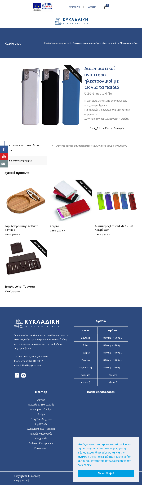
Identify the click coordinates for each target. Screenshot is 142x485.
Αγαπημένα (74, 7)
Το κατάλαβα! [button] (106, 473)
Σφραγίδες (41, 424)
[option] (51, 96)
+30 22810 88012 (34, 360)
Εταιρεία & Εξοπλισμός (41, 404)
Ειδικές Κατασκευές (41, 433)
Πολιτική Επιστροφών (41, 443)
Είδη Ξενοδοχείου (41, 419)
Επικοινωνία (41, 448)
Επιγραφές (41, 438)
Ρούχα (41, 414)
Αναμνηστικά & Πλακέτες (41, 428)
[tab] (26, 148)
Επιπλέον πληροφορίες (20, 160)
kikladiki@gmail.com (30, 365)
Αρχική (41, 399)
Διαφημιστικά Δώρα (41, 409)
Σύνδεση (92, 7)
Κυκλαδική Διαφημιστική (57, 43)
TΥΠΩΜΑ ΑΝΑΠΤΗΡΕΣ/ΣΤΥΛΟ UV (25, 148)
